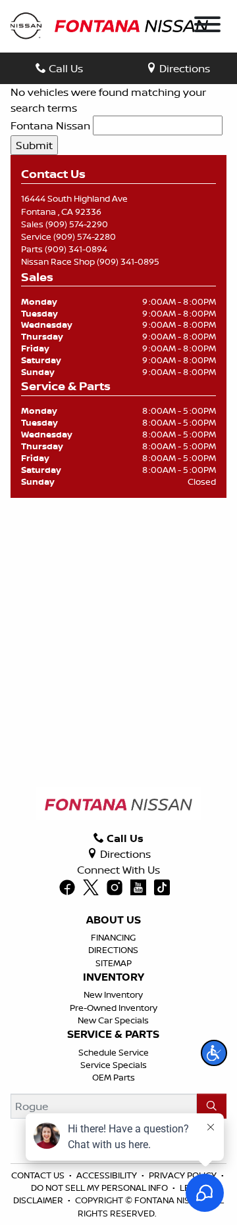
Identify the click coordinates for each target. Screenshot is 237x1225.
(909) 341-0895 (128, 261)
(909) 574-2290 (76, 224)
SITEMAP (113, 963)
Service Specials (113, 1065)
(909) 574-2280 (84, 236)
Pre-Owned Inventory (113, 1007)
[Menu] (207, 26)
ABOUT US (113, 920)
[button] (214, 1053)
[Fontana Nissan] (109, 25)
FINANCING (113, 937)
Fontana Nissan (50, 125)
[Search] (211, 1106)
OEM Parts (113, 1077)
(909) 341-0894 (76, 249)
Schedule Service (113, 1052)
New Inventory (113, 994)
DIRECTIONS (113, 950)
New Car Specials (113, 1020)
